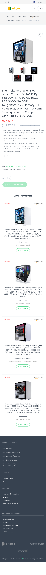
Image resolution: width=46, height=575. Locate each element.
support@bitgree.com (13, 452)
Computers (12, 169)
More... (5, 507)
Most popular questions (11, 494)
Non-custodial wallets (10, 504)
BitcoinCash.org (8, 519)
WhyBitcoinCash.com (10, 525)
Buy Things (16, 20)
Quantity (6, 156)
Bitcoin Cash (39, 559)
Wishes (5, 497)
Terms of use (7, 482)
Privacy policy (8, 478)
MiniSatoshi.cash (8, 532)
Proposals (6, 500)
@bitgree (9, 448)
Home (8, 20)
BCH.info (6, 522)
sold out (7, 121)
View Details (23, 250)
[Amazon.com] (34, 16)
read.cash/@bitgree (13, 456)
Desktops (21, 169)
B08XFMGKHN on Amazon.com (16, 166)
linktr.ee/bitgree (11, 460)
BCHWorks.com (8, 529)
